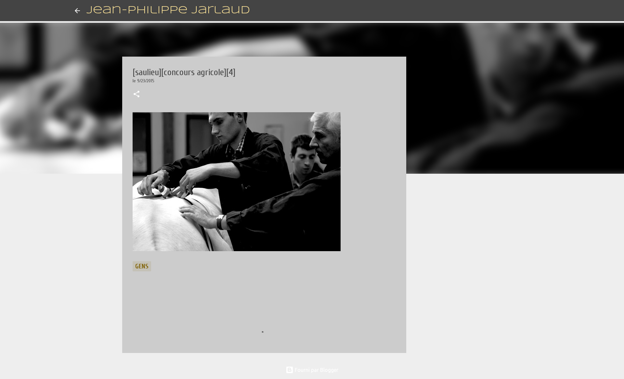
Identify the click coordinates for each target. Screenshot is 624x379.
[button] (136, 94)
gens (142, 266)
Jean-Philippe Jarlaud (168, 11)
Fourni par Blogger (315, 370)
